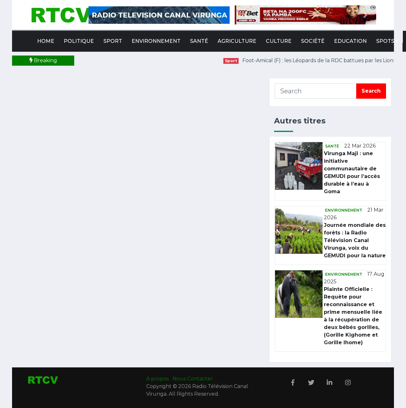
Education (350, 41)
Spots (385, 41)
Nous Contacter (193, 379)
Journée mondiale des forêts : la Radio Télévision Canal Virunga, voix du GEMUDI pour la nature (355, 240)
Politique (79, 41)
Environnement (156, 41)
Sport (112, 41)
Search (371, 91)
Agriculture (237, 41)
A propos (158, 379)
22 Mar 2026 (360, 146)
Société (312, 41)
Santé (199, 41)
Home (45, 41)
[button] (245, 14)
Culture (278, 41)
